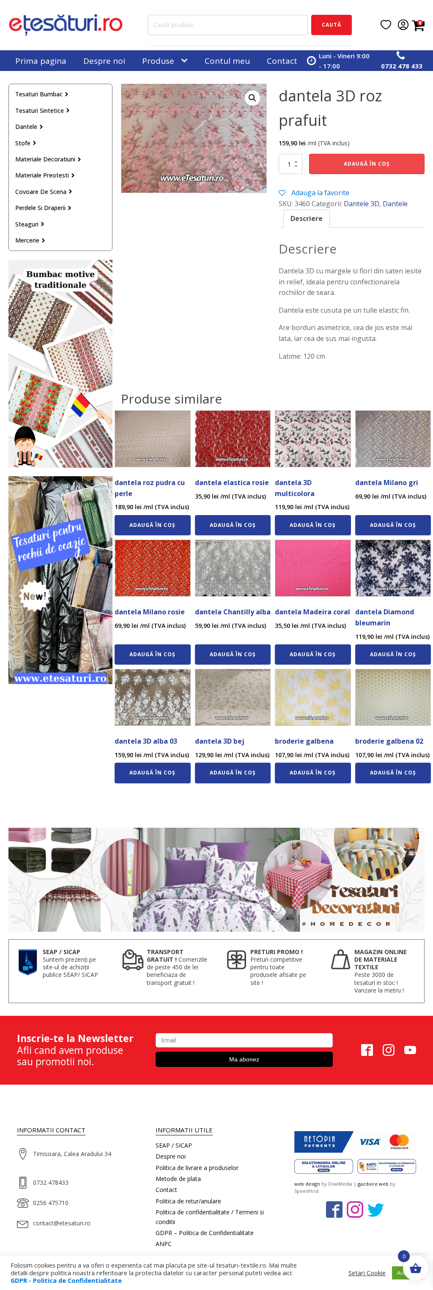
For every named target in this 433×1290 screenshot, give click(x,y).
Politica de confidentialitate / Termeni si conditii (210, 1216)
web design (307, 1184)
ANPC (164, 1244)
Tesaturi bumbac (39, 94)
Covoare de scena (40, 192)
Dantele (26, 127)
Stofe (22, 143)
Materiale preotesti (42, 175)
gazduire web (373, 1184)
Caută (331, 24)
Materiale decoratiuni (45, 159)
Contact (282, 60)
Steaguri (26, 224)
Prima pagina (40, 60)
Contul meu (227, 60)
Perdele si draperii (40, 208)
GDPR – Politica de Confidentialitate (205, 1233)
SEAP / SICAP (174, 1145)
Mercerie (27, 240)
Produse (158, 60)
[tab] (306, 219)
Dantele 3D (361, 203)
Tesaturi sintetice (39, 110)
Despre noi (104, 60)
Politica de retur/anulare (188, 1201)
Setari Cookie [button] (367, 1272)
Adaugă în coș (367, 163)
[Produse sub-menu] (186, 61)
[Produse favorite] (385, 24)
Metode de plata (178, 1179)
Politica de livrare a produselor (197, 1168)
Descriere (306, 218)
